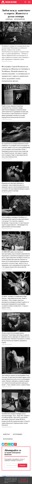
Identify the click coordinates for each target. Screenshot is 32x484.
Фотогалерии (8, 439)
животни (6, 434)
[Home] (3, 2)
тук (5, 481)
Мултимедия (17, 434)
